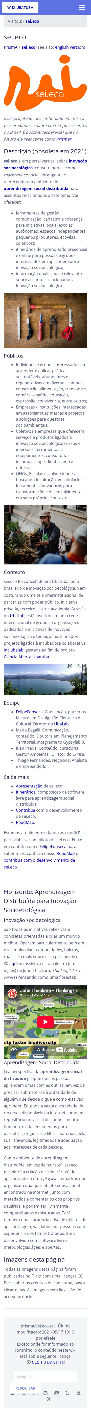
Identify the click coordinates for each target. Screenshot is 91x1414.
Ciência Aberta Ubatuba (26, 657)
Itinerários (26, 792)
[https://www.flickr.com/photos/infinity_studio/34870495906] (45, 320)
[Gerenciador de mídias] (56, 1392)
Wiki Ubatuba (20, 7)
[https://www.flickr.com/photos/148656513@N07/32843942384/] (45, 534)
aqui (13, 963)
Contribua (25, 810)
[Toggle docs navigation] (82, 8)
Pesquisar (25, 1387)
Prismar (63, 139)
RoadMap (25, 822)
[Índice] (67, 1392)
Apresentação (29, 786)
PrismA (10, 47)
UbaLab (17, 615)
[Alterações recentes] (45, 1392)
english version (69, 47)
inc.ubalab (14, 650)
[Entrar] (48, 1398)
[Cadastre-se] (78, 1392)
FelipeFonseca (29, 712)
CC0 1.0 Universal (48, 1362)
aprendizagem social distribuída (36, 188)
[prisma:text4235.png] (45, 83)
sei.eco (32, 21)
